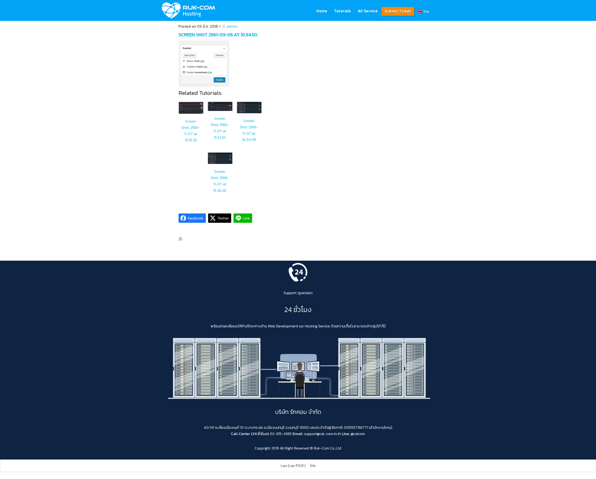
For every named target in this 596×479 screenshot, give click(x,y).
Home (321, 11)
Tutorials (342, 11)
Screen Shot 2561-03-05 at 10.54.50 (218, 34)
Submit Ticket (398, 11)
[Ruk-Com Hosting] (188, 10)
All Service (368, 11)
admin (232, 26)
